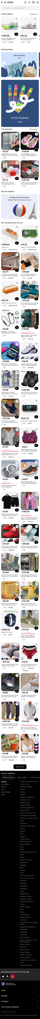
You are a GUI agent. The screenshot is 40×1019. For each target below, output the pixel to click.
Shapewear (23, 929)
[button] (3, 976)
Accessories (5, 784)
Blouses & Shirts (25, 802)
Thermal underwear (26, 965)
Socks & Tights (24, 810)
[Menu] (2, 2)
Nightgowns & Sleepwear (28, 927)
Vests (21, 962)
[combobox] (21, 8)
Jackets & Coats (25, 800)
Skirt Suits (23, 947)
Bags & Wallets (5, 792)
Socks (22, 820)
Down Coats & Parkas (27, 878)
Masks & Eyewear (25, 957)
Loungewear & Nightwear (28, 815)
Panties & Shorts (25, 944)
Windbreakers (24, 894)
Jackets (22, 831)
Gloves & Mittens (25, 952)
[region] (20, 31)
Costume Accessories (26, 875)
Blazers (22, 912)
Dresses (22, 789)
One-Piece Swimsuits (26, 901)
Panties (22, 904)
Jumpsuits (23, 920)
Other (3, 794)
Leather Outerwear (26, 955)
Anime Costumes (25, 907)
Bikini (21, 867)
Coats (22, 873)
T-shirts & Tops (24, 784)
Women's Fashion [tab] (8, 777)
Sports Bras (23, 932)
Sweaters (23, 836)
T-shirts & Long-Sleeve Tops (29, 781)
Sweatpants (23, 886)
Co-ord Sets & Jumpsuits (28, 813)
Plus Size (4, 787)
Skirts (21, 834)
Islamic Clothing (25, 917)
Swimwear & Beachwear (27, 826)
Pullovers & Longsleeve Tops (29, 818)
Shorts (22, 854)
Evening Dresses (25, 844)
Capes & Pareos (25, 937)
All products (33, 14)
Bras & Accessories (26, 841)
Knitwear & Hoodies (26, 787)
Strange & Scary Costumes (28, 960)
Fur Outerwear (24, 914)
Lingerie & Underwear (27, 807)
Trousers (22, 792)
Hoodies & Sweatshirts (27, 797)
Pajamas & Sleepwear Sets (28, 852)
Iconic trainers (7, 14)
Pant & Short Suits (25, 860)
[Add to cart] (16, 34)
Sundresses (23, 883)
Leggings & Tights (25, 896)
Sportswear (23, 823)
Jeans (22, 847)
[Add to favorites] (16, 18)
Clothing (3, 781)
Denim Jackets (24, 949)
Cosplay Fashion (25, 805)
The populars (6, 129)
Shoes (3, 789)
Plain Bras (23, 881)
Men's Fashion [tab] (22, 777)
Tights (22, 891)
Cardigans (23, 865)
